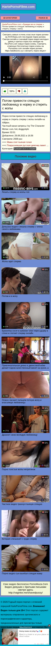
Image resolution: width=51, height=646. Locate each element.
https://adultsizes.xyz (14, 51)
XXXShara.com (15, 37)
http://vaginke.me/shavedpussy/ (25, 592)
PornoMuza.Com (39, 584)
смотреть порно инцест (35, 51)
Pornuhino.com (15, 48)
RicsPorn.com (11, 44)
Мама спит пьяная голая (19, 142)
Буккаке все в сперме (25, 148)
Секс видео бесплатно (16, 584)
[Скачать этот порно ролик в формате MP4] (25, 91)
